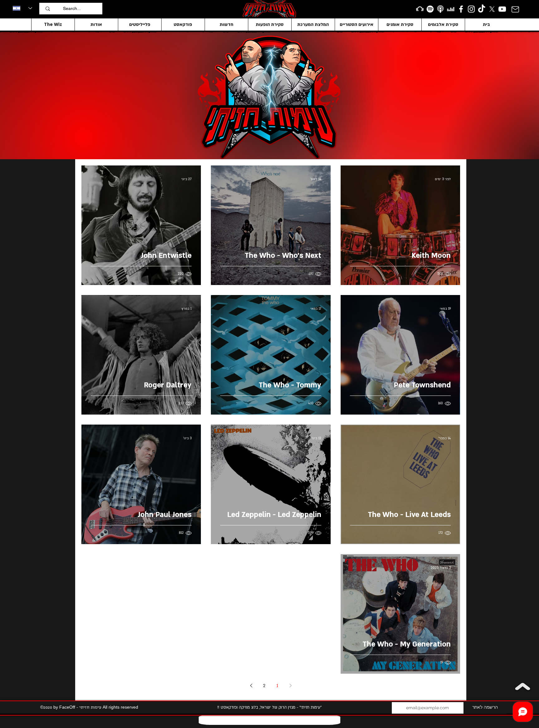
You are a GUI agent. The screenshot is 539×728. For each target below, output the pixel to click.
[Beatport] (420, 9)
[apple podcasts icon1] (440, 9)
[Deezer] (450, 9)
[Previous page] (290, 685)
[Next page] (251, 685)
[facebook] (461, 9)
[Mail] (515, 9)
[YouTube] (502, 9)
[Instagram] (471, 9)
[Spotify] (430, 9)
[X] (492, 9)
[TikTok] (481, 9)
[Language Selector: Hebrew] (22, 8)
